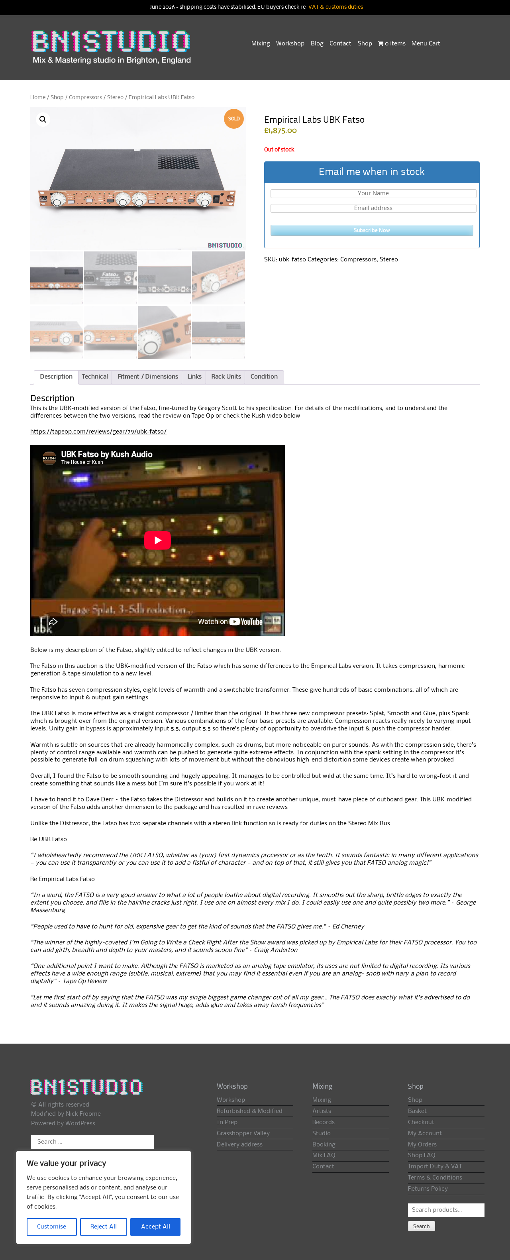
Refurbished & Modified (249, 1111)
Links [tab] (195, 377)
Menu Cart (426, 44)
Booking (323, 1145)
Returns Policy (428, 1189)
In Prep (227, 1122)
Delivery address (240, 1145)
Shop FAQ (421, 1155)
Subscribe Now (372, 230)
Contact (340, 44)
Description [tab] (56, 377)
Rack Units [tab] (226, 377)
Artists (321, 1111)
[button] (43, 119)
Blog (317, 44)
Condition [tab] (264, 377)
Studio (321, 1133)
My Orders (422, 1145)
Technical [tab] (95, 377)
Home (37, 97)
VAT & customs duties (335, 7)
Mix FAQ (323, 1155)
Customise (51, 1227)
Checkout (421, 1122)
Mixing (260, 44)
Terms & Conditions (435, 1178)
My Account (425, 1133)
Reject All (103, 1227)
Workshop (290, 44)
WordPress (80, 1124)
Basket (417, 1111)
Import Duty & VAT (435, 1167)
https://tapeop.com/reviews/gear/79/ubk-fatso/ (98, 432)
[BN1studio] (112, 52)
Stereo (115, 97)
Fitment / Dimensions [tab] (148, 377)
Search (421, 1226)
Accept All (155, 1227)
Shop (365, 44)
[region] (103, 1197)
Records (323, 1122)
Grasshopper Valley (243, 1133)
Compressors (85, 97)
